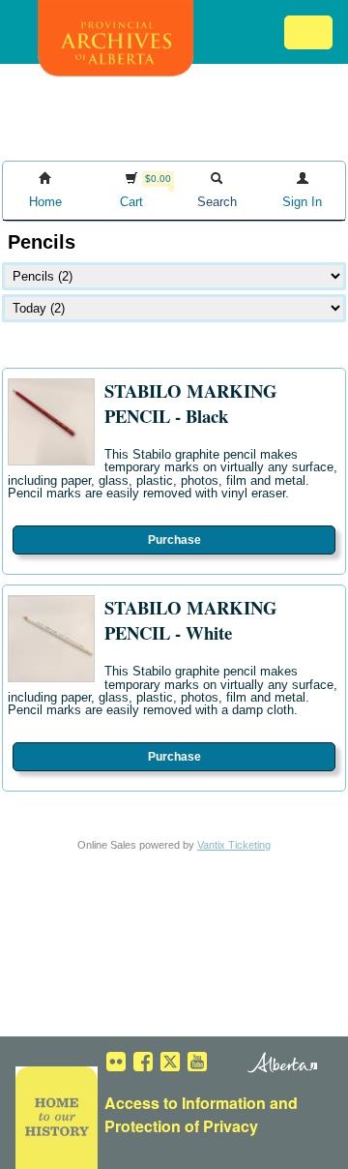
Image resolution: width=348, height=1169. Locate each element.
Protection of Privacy (181, 1126)
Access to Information (185, 1103)
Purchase (174, 540)
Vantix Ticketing (234, 845)
